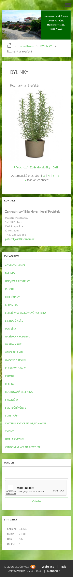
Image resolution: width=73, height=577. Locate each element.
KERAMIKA (11, 305)
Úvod (9, 45)
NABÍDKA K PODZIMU (17, 336)
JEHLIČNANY (12, 297)
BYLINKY (46, 46)
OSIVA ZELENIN (14, 352)
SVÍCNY (9, 431)
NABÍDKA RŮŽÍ (13, 344)
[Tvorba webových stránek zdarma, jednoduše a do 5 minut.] (32, 567)
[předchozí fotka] (16, 125)
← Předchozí (19, 167)
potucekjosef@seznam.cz (19, 239)
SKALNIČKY (11, 399)
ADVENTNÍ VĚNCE (15, 265)
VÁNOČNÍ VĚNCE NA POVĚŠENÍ (23, 447)
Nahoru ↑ (53, 571)
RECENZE (10, 384)
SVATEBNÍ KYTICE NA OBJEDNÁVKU (25, 423)
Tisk (63, 566)
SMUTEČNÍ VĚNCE (15, 407)
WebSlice (48, 566)
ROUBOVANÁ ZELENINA (19, 392)
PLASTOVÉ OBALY (15, 368)
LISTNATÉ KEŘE (14, 320)
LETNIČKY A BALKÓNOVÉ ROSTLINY (25, 313)
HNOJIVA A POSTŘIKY (17, 281)
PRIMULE (10, 376)
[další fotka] (56, 125)
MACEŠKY (10, 328)
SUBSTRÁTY (12, 415)
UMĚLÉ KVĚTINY (14, 439)
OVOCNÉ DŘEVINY (15, 360)
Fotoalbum (25, 46)
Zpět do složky (40, 167)
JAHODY (9, 289)
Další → (58, 167)
